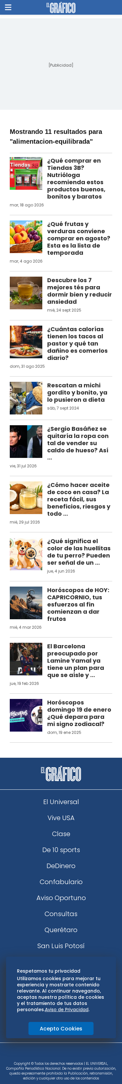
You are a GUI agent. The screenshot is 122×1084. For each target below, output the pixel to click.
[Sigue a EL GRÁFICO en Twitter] (59, 1054)
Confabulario (61, 881)
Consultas (61, 913)
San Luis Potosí (61, 945)
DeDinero (61, 865)
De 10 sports (61, 849)
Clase (61, 833)
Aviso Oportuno (61, 897)
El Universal (61, 801)
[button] (8, 7)
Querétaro (61, 929)
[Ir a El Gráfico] (61, 7)
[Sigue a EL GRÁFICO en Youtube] (68, 1054)
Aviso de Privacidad (66, 1009)
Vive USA (61, 817)
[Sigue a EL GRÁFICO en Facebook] (54, 1054)
